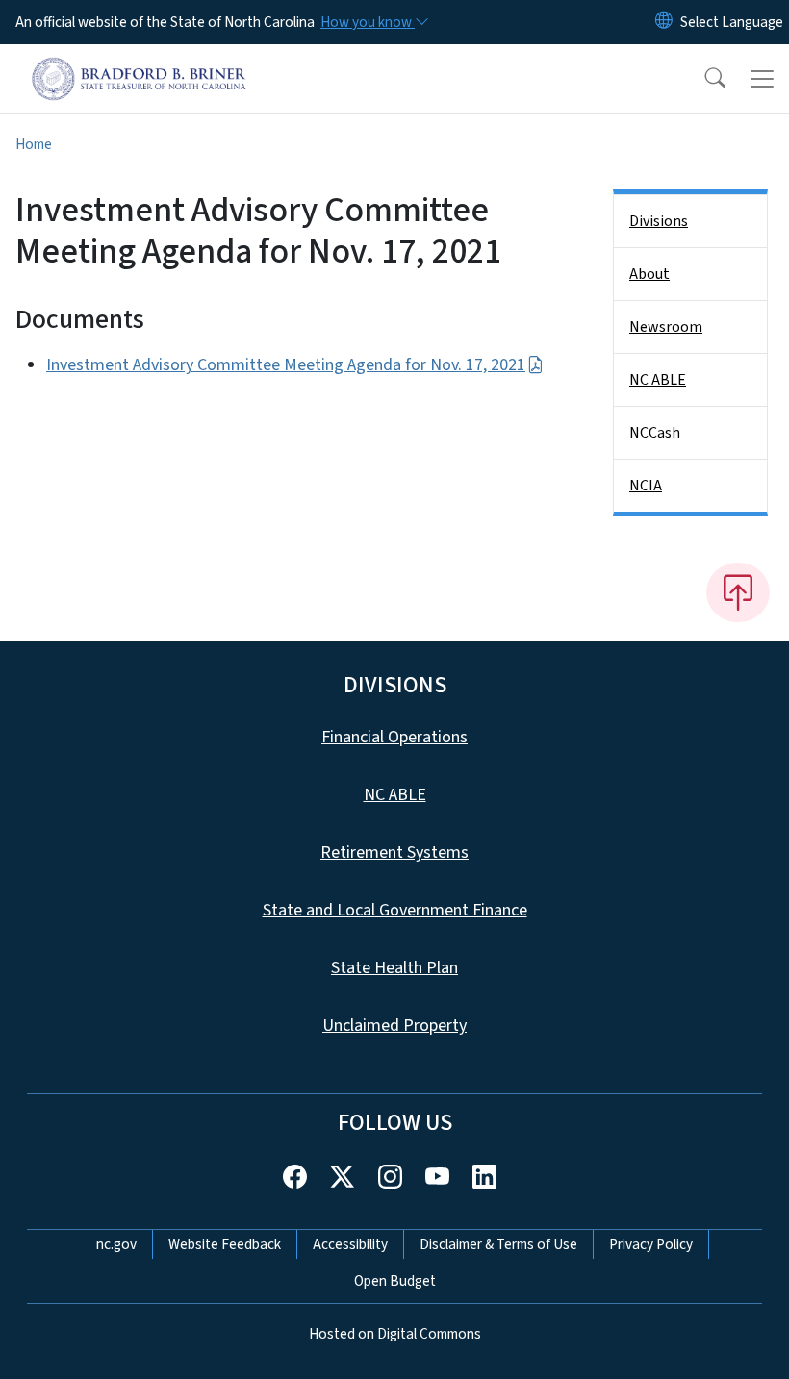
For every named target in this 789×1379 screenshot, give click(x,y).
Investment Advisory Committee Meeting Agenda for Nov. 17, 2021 (285, 365)
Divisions (658, 221)
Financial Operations (394, 737)
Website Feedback (224, 1244)
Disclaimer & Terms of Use (498, 1244)
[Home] (139, 66)
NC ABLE (657, 379)
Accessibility (350, 1244)
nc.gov (116, 1244)
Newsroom (665, 327)
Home (33, 144)
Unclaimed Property (394, 1026)
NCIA (645, 485)
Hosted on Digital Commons (395, 1333)
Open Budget (395, 1280)
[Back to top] (738, 592)
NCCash (654, 432)
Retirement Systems (394, 852)
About (649, 274)
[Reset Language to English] (664, 22)
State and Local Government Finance (395, 910)
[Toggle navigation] (762, 79)
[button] (702, 79)
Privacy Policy (651, 1244)
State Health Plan (394, 968)
